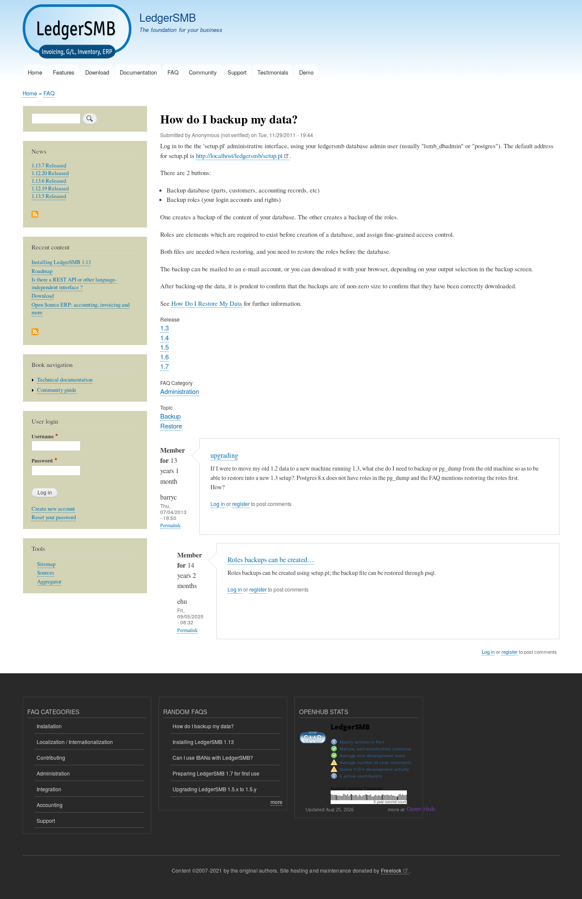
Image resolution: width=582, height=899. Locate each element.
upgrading (224, 455)
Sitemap (46, 564)
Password (42, 460)
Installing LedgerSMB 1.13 (61, 262)
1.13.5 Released (49, 196)
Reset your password (54, 517)
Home (35, 72)
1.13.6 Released (49, 180)
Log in (217, 504)
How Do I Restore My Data (206, 303)
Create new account (53, 508)
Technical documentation (64, 379)
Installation (49, 726)
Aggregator (49, 581)
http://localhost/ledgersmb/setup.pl (239, 155)
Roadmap (42, 271)
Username (43, 436)
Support (237, 72)
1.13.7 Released (49, 165)
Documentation (138, 72)
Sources (45, 572)
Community (203, 72)
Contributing (51, 757)
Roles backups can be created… (271, 559)
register (241, 504)
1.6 (164, 356)
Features (64, 72)
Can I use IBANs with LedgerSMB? (213, 757)
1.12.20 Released (50, 173)
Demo (306, 72)
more (276, 801)
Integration (49, 789)
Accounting (50, 804)
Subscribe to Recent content (35, 332)
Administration (179, 391)
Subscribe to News (35, 215)
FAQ (173, 72)
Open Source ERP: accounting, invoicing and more (81, 308)
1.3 (164, 327)
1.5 (164, 346)
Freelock (391, 870)
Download (97, 72)
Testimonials (272, 72)
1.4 (164, 337)
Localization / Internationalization (75, 741)
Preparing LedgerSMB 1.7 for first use (216, 773)
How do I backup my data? (203, 726)
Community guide (56, 389)
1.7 (164, 366)
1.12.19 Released (50, 188)
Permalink (170, 525)
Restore (171, 425)
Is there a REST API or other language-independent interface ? (74, 283)
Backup (170, 415)
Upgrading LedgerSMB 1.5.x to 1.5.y (214, 789)
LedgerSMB (167, 17)
